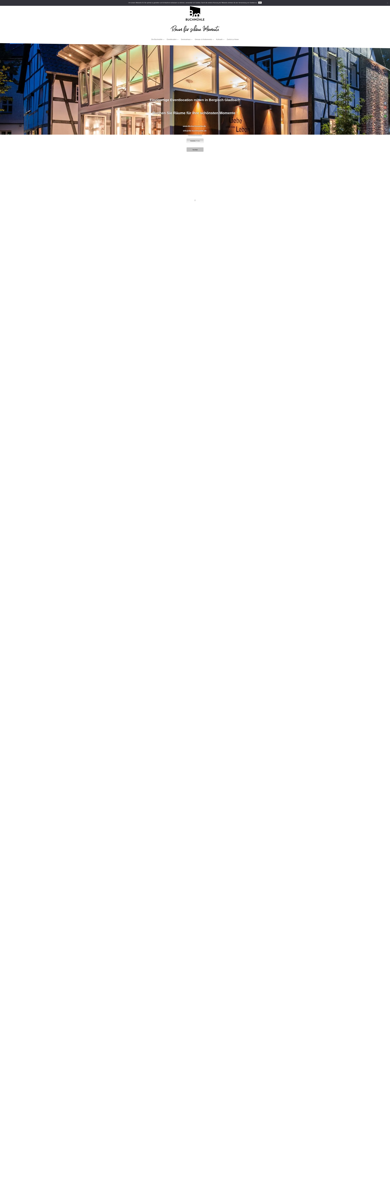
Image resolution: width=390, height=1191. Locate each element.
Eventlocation (172, 39)
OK (260, 2)
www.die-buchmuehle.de (194, 126)
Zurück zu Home (233, 39)
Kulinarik (219, 39)
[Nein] (387, 3)
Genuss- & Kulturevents (203, 39)
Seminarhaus (186, 39)
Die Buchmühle (156, 39)
